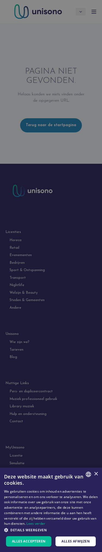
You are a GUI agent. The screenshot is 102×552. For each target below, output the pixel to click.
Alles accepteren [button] (28, 541)
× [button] (96, 474)
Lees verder (35, 523)
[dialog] (51, 510)
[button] (51, 530)
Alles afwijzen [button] (75, 541)
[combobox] (88, 474)
